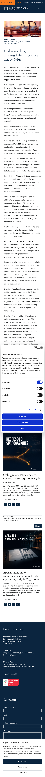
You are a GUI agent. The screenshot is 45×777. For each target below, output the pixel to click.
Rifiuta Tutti (23, 772)
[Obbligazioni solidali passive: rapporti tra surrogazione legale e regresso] (22, 434)
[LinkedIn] (9, 504)
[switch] (40, 388)
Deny (22, 428)
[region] (22, 758)
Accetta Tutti (22, 761)
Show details (33, 410)
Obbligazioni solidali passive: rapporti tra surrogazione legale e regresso (21, 478)
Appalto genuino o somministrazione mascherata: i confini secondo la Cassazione (21, 576)
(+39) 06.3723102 (12, 653)
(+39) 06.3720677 (26, 653)
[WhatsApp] (14, 504)
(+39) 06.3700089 (10, 655)
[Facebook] (5, 504)
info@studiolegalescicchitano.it (14, 664)
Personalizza (22, 767)
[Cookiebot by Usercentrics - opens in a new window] (33, 347)
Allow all (22, 416)
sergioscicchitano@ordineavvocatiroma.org (18, 666)
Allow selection (22, 422)
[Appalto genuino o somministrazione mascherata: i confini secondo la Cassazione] (22, 532)
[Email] (18, 504)
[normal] (16, 8)
